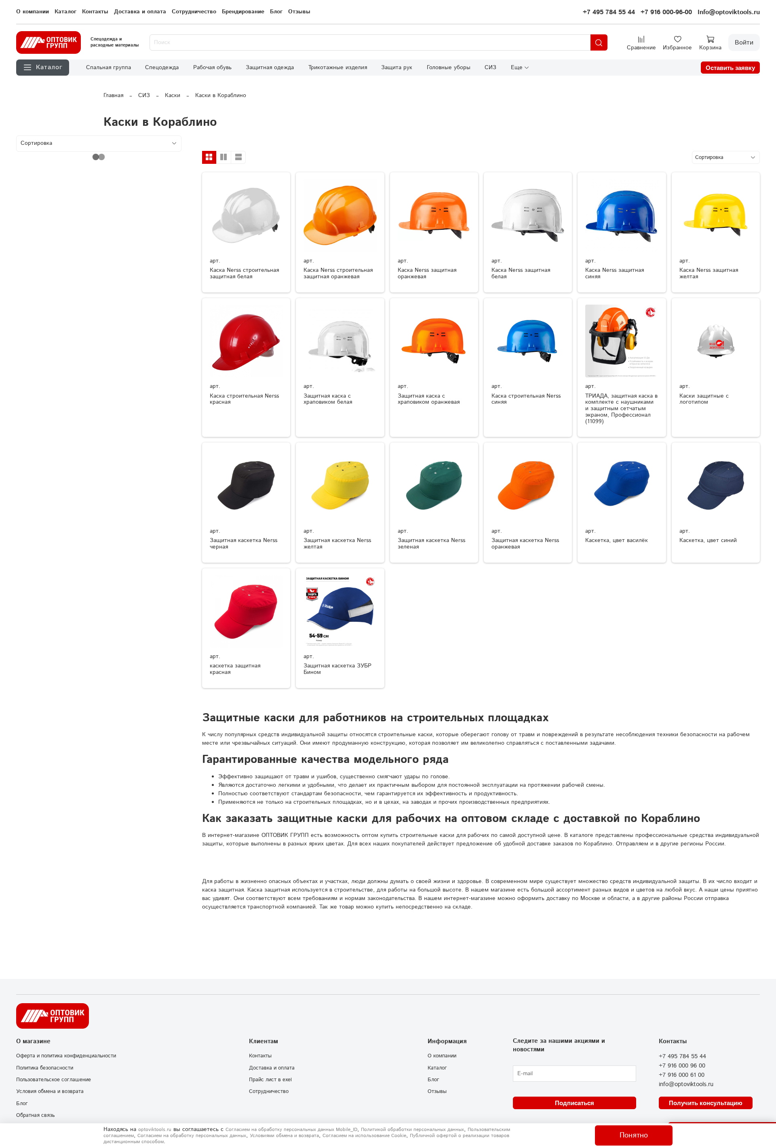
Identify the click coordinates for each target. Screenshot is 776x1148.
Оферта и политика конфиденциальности (66, 1055)
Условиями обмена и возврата (284, 1135)
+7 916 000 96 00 (682, 1065)
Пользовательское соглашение (53, 1079)
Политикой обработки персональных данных (412, 1129)
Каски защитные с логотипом (704, 399)
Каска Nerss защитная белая (520, 273)
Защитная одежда (270, 68)
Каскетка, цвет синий (708, 540)
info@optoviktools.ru (686, 1084)
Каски (172, 95)
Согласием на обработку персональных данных (191, 1135)
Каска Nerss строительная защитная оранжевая (338, 273)
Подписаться (574, 1102)
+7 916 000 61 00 (681, 1075)
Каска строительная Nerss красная (244, 399)
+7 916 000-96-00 (666, 12)
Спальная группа (108, 68)
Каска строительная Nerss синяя (526, 399)
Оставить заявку (730, 67)
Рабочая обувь (212, 68)
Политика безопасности (44, 1068)
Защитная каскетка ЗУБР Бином (337, 669)
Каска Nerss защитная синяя (614, 273)
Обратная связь (35, 1115)
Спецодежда (162, 68)
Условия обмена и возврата (50, 1091)
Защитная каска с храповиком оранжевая (429, 399)
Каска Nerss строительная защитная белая (244, 273)
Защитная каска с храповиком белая (328, 399)
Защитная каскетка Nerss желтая (337, 543)
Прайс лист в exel (270, 1079)
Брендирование (243, 12)
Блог (276, 12)
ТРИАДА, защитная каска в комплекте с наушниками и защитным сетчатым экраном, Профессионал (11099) (621, 409)
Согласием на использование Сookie (364, 1135)
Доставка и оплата (140, 12)
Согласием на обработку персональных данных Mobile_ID (291, 1129)
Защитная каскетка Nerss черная (243, 543)
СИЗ (490, 68)
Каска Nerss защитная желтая (708, 273)
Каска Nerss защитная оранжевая (427, 273)
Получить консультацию (705, 1102)
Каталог (65, 12)
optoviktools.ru (154, 1129)
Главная (113, 95)
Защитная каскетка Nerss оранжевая (525, 543)
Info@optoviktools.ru (729, 12)
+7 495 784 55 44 (609, 12)
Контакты (95, 12)
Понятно (634, 1135)
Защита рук (396, 68)
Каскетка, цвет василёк (616, 540)
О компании (32, 12)
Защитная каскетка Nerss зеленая (431, 543)
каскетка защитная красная (235, 669)
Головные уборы (448, 68)
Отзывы (299, 12)
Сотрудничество (194, 12)
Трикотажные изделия (337, 68)
